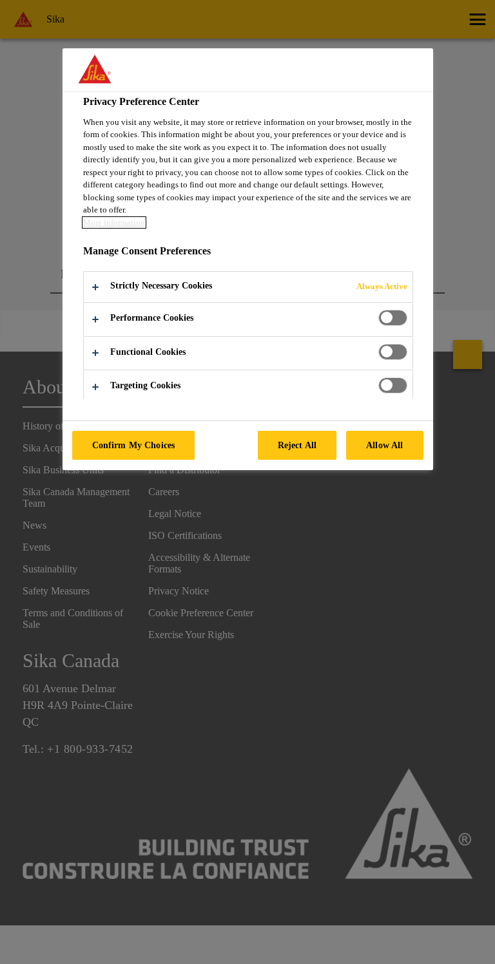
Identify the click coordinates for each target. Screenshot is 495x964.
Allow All (384, 445)
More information (114, 222)
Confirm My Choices (133, 445)
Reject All (297, 445)
